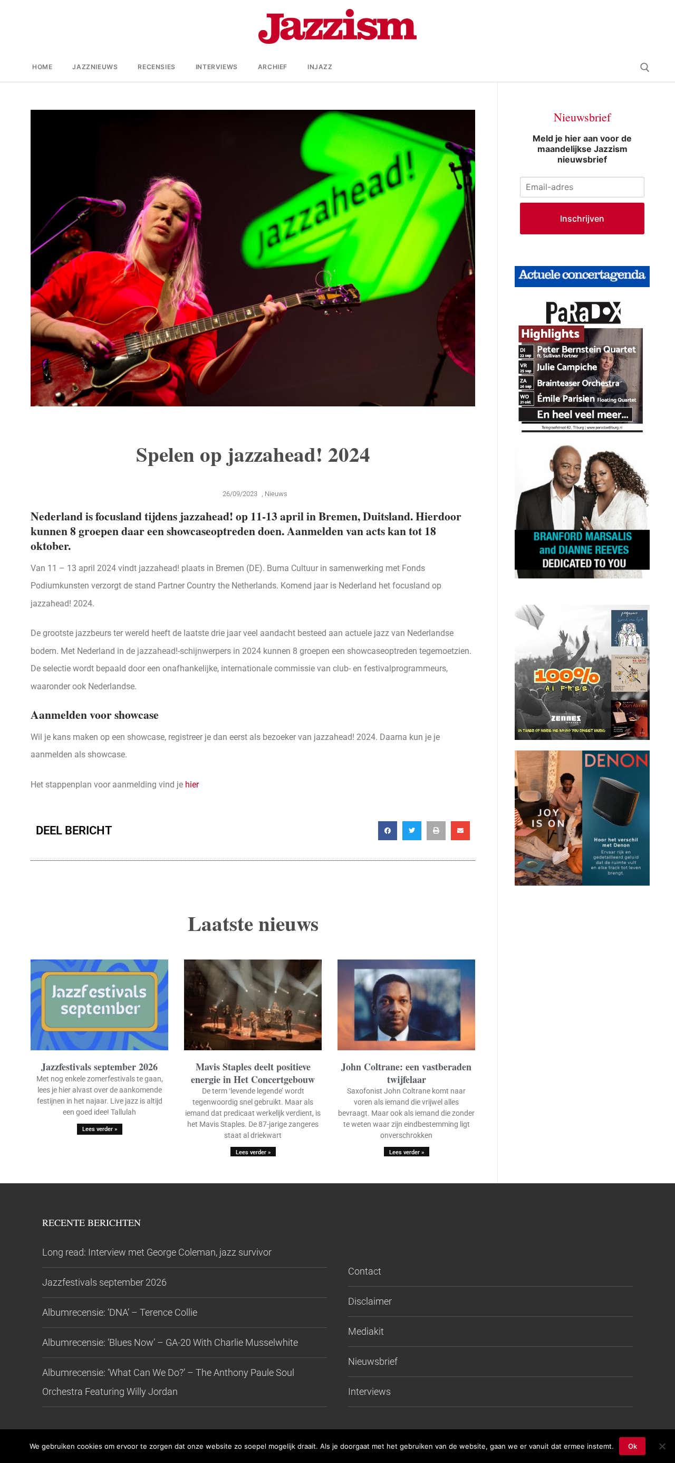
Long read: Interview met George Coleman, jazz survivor (157, 1252)
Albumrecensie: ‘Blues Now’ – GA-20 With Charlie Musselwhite (170, 1342)
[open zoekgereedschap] (645, 67)
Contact (364, 1271)
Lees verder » (99, 1129)
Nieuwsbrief (373, 1361)
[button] (387, 830)
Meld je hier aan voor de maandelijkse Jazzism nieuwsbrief (582, 149)
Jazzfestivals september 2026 (99, 1067)
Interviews (369, 1391)
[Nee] (662, 1446)
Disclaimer (370, 1301)
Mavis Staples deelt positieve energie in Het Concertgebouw (253, 1073)
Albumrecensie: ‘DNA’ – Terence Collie (119, 1312)
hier (191, 785)
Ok (632, 1446)
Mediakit (366, 1331)
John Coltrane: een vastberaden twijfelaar (406, 1073)
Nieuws (276, 494)
